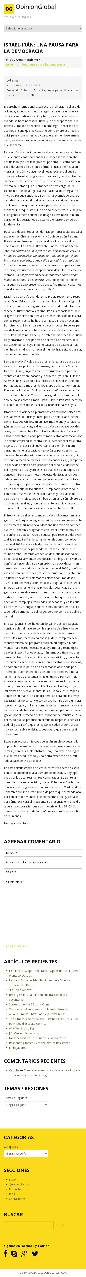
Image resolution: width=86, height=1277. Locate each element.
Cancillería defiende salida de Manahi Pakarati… (39, 1009)
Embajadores (17, 1048)
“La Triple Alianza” (20, 990)
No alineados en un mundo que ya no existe (37, 1038)
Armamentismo (27, 60)
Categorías (11, 1147)
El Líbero (14, 85)
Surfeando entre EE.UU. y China (29, 1004)
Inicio (9, 60)
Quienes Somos (19, 1184)
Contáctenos (17, 1199)
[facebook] (5, 1254)
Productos (15, 1189)
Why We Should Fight (22, 1028)
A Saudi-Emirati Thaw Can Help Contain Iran (37, 1014)
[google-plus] (24, 1254)
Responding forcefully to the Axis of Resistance (39, 1043)
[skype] (14, 1254)
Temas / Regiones (16, 1098)
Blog (12, 1194)
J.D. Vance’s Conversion (24, 1033)
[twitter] (35, 1254)
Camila (14, 1070)
